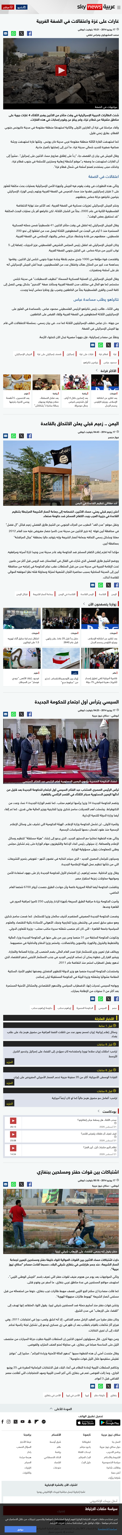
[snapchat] (29, 1421)
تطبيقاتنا (86, 1441)
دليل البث (86, 1462)
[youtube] (22, 1421)
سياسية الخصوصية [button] (107, 1528)
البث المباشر (85, 1457)
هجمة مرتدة (25, 1457)
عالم (59, 1446)
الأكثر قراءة (108, 370)
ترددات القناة (84, 1451)
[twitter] (15, 1421)
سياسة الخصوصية (111, 1462)
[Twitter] (21, 33)
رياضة (58, 1451)
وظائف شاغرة (113, 1467)
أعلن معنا (115, 1472)
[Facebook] (29, 33)
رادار (29, 1451)
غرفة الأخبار (25, 1441)
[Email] (5, 33)
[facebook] (2, 1421)
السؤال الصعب (24, 1446)
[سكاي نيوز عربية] (96, 7)
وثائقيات (27, 1472)
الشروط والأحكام (112, 1457)
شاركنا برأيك (114, 1477)
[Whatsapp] (13, 33)
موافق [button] (20, 1529)
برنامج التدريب (113, 1451)
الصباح (28, 1462)
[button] (61, 70)
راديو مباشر (85, 1446)
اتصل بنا (116, 1441)
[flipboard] (36, 1421)
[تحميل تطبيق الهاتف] (97, 1422)
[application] (61, 70)
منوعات (57, 1467)
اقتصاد (57, 1462)
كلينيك (28, 1467)
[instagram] (8, 1421)
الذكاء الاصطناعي (52, 1457)
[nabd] (44, 1421)
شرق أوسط (55, 1441)
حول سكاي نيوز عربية (110, 1446)
